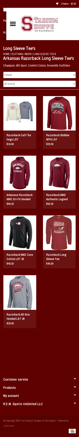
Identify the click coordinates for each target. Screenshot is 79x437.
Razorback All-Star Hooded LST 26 (18, 317)
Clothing (17, 54)
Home (6, 54)
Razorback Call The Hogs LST (19, 137)
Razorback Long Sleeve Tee (56, 257)
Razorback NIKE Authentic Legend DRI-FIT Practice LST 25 (59, 197)
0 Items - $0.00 (68, 3)
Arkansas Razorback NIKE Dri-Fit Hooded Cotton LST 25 (19, 197)
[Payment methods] (71, 431)
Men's (28, 54)
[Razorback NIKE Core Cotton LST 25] (19, 232)
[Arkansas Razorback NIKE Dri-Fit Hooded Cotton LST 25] (19, 172)
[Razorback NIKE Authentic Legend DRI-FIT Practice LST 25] (59, 172)
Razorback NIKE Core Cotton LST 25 (20, 257)
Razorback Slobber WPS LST (58, 137)
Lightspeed (8, 425)
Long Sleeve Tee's (44, 54)
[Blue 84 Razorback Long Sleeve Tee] (59, 232)
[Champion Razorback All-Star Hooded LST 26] (19, 292)
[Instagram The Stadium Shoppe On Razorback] (54, 360)
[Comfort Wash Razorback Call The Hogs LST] (19, 113)
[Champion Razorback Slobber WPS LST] (59, 113)
